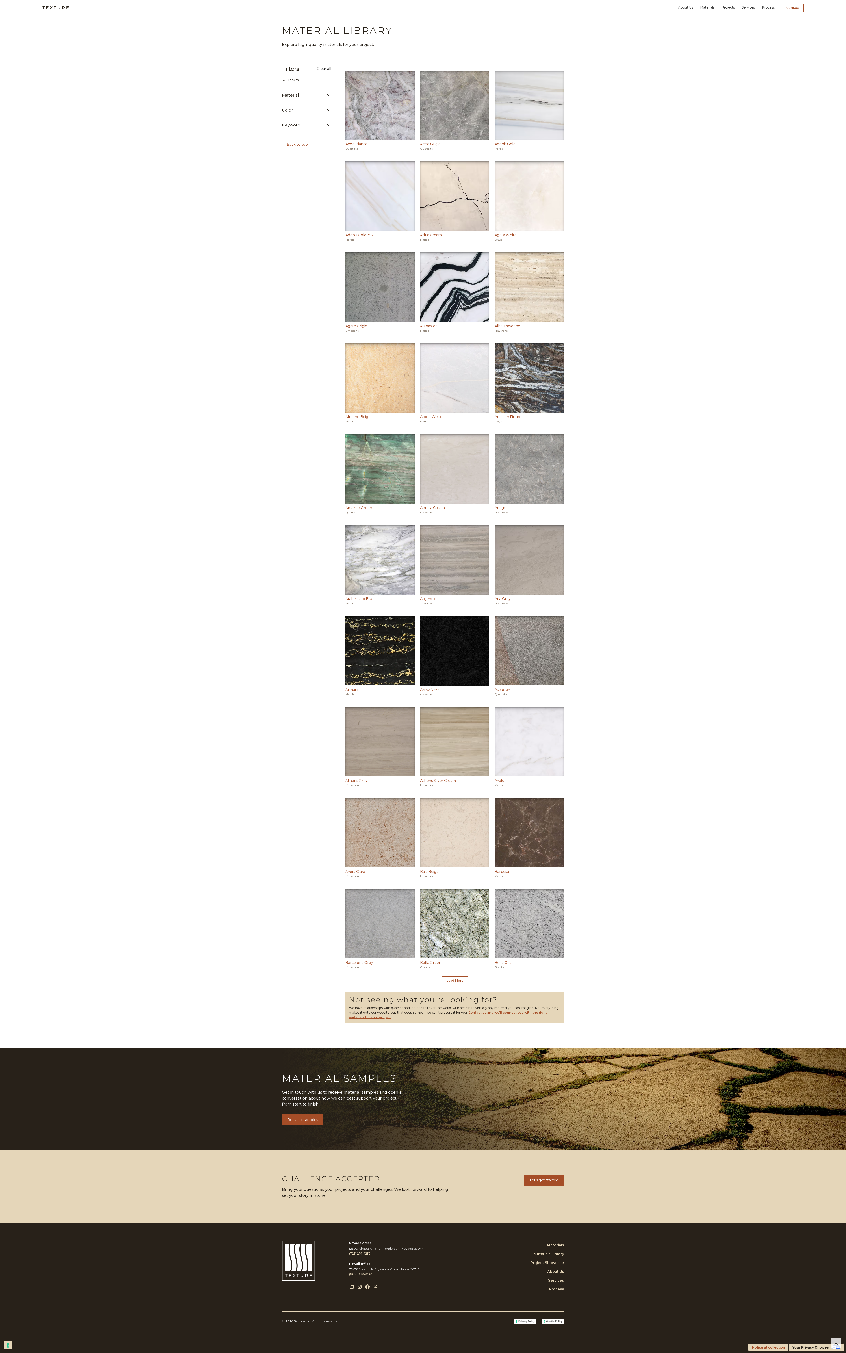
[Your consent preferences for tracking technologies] (8, 1345)
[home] (55, 8)
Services (748, 7)
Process (768, 7)
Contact (792, 8)
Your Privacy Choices (810, 1347)
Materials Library (549, 1254)
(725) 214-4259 (360, 1254)
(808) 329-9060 (361, 1274)
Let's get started (544, 1180)
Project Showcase (547, 1263)
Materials (707, 7)
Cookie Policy (554, 1321)
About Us (685, 7)
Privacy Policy (526, 1321)
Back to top (297, 144)
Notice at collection (768, 1347)
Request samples (303, 1120)
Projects (728, 7)
